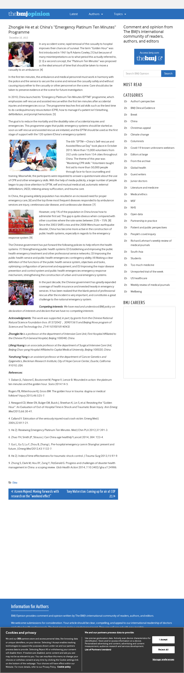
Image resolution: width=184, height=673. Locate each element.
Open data (137, 214)
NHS (133, 207)
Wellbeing (136, 291)
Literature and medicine (144, 187)
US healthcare (139, 278)
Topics (118, 14)
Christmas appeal (141, 128)
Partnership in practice (144, 220)
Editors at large (139, 154)
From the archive (140, 161)
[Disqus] (63, 547)
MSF (133, 201)
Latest (74, 14)
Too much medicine (142, 265)
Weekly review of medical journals (150, 285)
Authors (94, 14)
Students (136, 258)
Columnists (137, 141)
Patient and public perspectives (149, 227)
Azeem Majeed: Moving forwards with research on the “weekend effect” (35, 494)
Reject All (163, 649)
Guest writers (138, 174)
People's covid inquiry (143, 234)
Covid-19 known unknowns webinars (152, 147)
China (14, 482)
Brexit (134, 114)
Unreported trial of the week (147, 271)
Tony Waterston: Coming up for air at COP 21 (90, 494)
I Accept (163, 639)
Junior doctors (139, 181)
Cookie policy (64, 667)
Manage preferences (163, 659)
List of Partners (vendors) (98, 649)
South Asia (137, 251)
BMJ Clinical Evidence (143, 108)
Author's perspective (143, 101)
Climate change (140, 134)
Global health (138, 167)
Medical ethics (139, 194)
